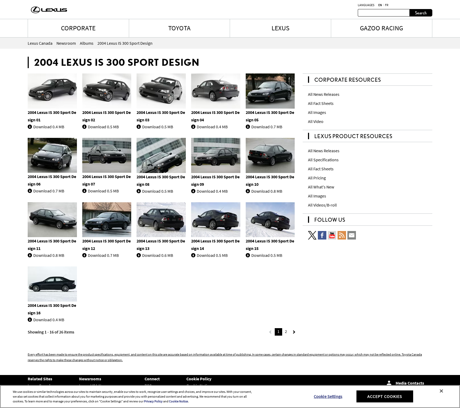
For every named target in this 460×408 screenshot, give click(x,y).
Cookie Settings (328, 396)
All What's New (321, 186)
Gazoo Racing (381, 28)
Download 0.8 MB (266, 191)
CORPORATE (78, 28)
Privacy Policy (153, 401)
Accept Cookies (384, 396)
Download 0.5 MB (103, 126)
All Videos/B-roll (322, 205)
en (380, 5)
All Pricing (317, 177)
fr (386, 5)
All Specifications (323, 159)
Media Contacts (410, 383)
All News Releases (323, 94)
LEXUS (280, 28)
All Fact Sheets (321, 103)
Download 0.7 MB (266, 126)
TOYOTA (179, 28)
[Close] (441, 391)
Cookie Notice (178, 401)
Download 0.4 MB (48, 126)
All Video (315, 121)
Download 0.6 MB (157, 255)
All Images (317, 112)
